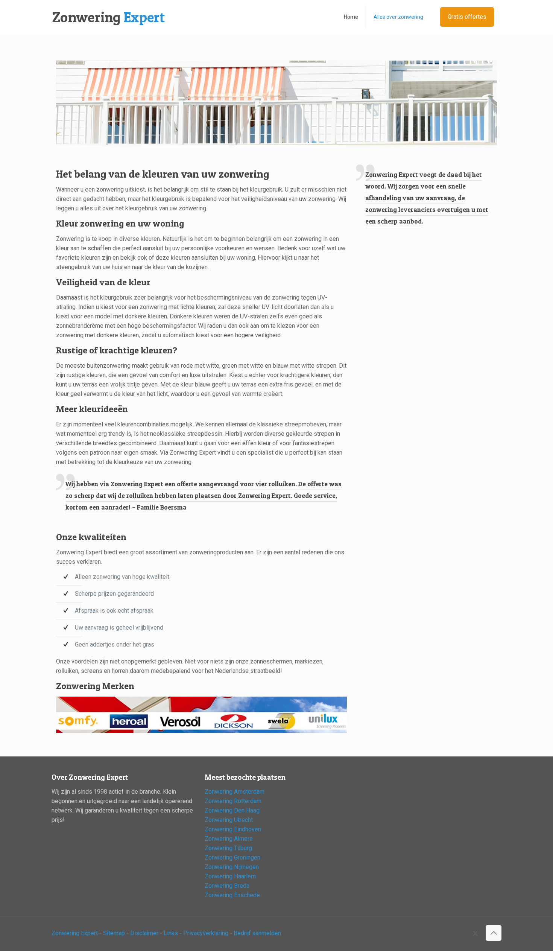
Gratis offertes (467, 16)
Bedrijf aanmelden (257, 933)
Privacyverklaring (205, 933)
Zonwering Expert (75, 933)
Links (171, 933)
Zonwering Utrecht (229, 819)
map (119, 933)
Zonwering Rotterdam (233, 801)
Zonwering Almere (229, 838)
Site (108, 933)
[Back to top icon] (493, 933)
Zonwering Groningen (232, 857)
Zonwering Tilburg (228, 848)
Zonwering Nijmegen (232, 866)
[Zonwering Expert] (109, 17)
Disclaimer (144, 933)
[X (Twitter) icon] (475, 933)
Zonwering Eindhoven (233, 829)
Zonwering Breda (227, 885)
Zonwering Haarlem (230, 876)
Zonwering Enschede (232, 895)
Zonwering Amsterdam (234, 791)
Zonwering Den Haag (232, 810)
